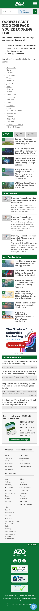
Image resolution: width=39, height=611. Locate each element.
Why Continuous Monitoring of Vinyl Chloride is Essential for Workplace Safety (25, 294)
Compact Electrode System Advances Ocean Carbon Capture (26, 141)
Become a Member (14, 111)
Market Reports (10, 493)
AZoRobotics (9, 461)
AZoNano (8, 458)
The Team (10, 105)
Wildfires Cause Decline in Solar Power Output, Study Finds (25, 185)
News (8, 70)
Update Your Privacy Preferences (21, 604)
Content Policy (10, 532)
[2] (8, 151)
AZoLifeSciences (25, 466)
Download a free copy (19, 440)
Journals (9, 83)
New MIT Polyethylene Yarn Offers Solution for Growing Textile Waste (26, 150)
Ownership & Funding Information (10, 536)
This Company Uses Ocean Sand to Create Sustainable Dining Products (25, 283)
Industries (10, 97)
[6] (8, 315)
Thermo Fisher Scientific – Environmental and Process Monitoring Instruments (19, 392)
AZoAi (22, 461)
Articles (9, 73)
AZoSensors (24, 455)
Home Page (11, 67)
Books (8, 86)
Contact (9, 116)
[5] (8, 185)
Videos (9, 78)
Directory (10, 81)
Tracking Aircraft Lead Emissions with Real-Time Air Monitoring (19, 362)
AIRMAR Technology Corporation (17, 377)
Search (9, 108)
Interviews (23, 485)
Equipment (10, 75)
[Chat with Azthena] (33, 606)
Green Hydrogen (25, 487)
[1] (8, 141)
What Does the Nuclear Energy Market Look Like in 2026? (25, 305)
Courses (9, 89)
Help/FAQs (10, 119)
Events (9, 92)
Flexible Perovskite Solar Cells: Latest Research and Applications (26, 263)
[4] (8, 172)
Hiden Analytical (11, 408)
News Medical (25, 464)
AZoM (7, 455)
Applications (11, 94)
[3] (8, 161)
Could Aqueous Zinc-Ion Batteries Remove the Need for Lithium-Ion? (26, 272)
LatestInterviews (31, 134)
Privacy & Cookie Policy (15, 127)
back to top (31, 545)
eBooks (7, 499)
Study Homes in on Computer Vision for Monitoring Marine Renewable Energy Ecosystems (24, 173)
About (8, 102)
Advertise (10, 121)
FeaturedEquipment (19, 134)
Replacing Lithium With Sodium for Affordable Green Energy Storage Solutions (25, 161)
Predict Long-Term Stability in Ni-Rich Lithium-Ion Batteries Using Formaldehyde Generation (19, 402)
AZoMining (9, 469)
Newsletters (11, 113)
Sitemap (8, 529)
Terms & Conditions (14, 124)
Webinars (8, 490)
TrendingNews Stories (7, 134)
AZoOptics (9, 464)
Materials (10, 100)
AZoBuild (8, 466)
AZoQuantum (24, 458)
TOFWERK (9, 367)
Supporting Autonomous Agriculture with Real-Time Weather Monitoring (25, 316)
